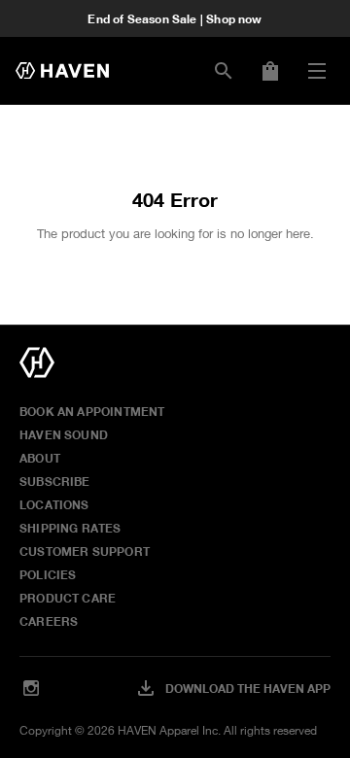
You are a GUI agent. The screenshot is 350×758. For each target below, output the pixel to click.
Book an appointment (91, 411)
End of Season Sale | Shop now (175, 18)
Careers (48, 621)
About (39, 457)
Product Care (67, 597)
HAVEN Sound (63, 434)
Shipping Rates (70, 527)
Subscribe (54, 481)
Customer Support (84, 551)
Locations (54, 504)
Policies (47, 574)
